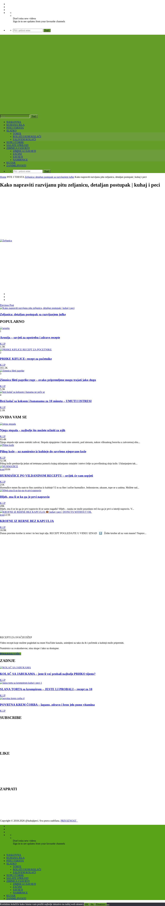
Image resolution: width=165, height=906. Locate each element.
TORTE (17, 133)
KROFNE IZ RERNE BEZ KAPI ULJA (27, 521)
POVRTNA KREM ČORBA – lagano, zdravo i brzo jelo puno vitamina (47, 704)
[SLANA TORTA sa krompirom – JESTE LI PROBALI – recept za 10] (21, 682)
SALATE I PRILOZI (17, 145)
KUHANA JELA (15, 124)
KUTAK (11, 162)
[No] (108, 905)
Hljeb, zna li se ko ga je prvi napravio (25, 496)
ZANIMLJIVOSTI (16, 165)
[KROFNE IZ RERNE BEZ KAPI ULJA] (46, 512)
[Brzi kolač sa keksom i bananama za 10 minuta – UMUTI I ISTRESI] (22, 392)
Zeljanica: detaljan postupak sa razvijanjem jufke (49, 177)
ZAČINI (17, 154)
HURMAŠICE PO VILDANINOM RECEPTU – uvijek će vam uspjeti (46, 475)
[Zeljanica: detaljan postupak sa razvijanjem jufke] (37, 308)
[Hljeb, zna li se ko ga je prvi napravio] (20, 490)
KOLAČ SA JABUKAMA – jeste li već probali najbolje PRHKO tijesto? (48, 674)
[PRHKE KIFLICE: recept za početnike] (26, 349)
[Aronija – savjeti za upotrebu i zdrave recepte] (5, 328)
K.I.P (2, 343)
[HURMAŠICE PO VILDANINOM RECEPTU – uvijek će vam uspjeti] (9, 466)
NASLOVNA (13, 122)
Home (3, 177)
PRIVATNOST (69, 820)
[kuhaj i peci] (49, 86)
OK (86, 904)
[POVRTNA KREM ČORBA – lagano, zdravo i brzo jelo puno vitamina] (12, 698)
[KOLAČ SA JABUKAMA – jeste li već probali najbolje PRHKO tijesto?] (15, 667)
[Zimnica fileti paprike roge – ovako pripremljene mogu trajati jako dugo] (12, 370)
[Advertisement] (82, 214)
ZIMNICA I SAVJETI (17, 148)
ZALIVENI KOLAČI (24, 139)
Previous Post (7, 305)
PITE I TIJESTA (15, 127)
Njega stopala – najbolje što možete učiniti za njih (32, 430)
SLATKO (11, 130)
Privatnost (101, 904)
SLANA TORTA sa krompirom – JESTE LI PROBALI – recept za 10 (46, 689)
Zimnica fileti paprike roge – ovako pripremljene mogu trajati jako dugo (48, 380)
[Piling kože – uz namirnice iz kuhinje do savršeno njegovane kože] (7, 445)
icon (2, 469)
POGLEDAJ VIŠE (10, 653)
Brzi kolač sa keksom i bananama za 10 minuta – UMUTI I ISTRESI (46, 401)
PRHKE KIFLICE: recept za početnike (26, 358)
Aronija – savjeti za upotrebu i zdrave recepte (30, 337)
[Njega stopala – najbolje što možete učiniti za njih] (8, 424)
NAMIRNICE (20, 159)
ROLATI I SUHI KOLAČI (27, 136)
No (92, 904)
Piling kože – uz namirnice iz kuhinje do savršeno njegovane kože (43, 451)
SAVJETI (18, 156)
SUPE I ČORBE (15, 142)
